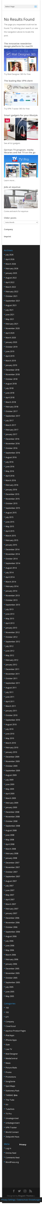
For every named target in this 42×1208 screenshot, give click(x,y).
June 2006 (10, 945)
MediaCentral (11, 1058)
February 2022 (12, 291)
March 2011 (11, 706)
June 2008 (10, 835)
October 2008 (11, 821)
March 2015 (11, 535)
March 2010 (11, 743)
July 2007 (9, 885)
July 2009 (9, 780)
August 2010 (11, 724)
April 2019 (10, 356)
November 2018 (13, 374)
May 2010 (10, 738)
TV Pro (9, 1113)
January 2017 (11, 434)
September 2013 (13, 604)
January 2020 (11, 342)
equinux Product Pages (16, 1031)
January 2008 (11, 858)
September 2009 (13, 770)
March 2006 (11, 955)
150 (7, 1007)
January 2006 (11, 964)
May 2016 (10, 471)
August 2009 (11, 775)
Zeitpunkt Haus (12, 1136)
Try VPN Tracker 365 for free (17, 108)
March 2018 (11, 402)
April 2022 (10, 282)
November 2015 (13, 499)
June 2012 (10, 651)
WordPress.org (12, 1162)
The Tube (10, 1100)
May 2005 (10, 996)
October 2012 (11, 637)
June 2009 (10, 784)
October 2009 (11, 766)
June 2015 (10, 522)
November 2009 (13, 761)
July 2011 (9, 692)
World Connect (12, 1132)
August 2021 (11, 305)
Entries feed (11, 1153)
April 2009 (10, 793)
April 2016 (10, 476)
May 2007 (10, 895)
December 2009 (12, 756)
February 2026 (12, 268)
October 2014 (11, 558)
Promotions (11, 1077)
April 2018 (10, 397)
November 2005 (13, 973)
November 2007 (13, 867)
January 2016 (11, 489)
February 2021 (12, 324)
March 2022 (11, 287)
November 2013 (13, 595)
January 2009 (11, 807)
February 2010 (12, 747)
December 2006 (12, 918)
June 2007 (10, 890)
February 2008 (12, 853)
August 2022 (11, 277)
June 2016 (10, 466)
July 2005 (9, 987)
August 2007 (11, 881)
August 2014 (11, 568)
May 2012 (10, 655)
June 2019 (10, 351)
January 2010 (11, 752)
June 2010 (10, 733)
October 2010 (11, 715)
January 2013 (11, 628)
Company (8, 229)
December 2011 (12, 669)
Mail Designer (12, 1054)
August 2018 (11, 383)
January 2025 (11, 273)
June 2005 (10, 991)
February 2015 (12, 540)
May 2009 (10, 789)
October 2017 (11, 411)
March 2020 (11, 337)
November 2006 (13, 922)
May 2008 (10, 839)
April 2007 (10, 899)
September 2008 (13, 826)
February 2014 (12, 586)
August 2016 (11, 457)
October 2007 (11, 872)
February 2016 (12, 485)
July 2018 (9, 388)
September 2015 (13, 508)
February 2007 (12, 908)
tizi (7, 1104)
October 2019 (11, 347)
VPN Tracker (11, 1127)
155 (7, 1012)
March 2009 (11, 798)
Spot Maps (10, 1086)
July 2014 (9, 572)
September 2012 (13, 641)
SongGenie (10, 1081)
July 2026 (9, 254)
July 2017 (9, 420)
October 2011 (11, 678)
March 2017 (11, 425)
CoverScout (11, 1026)
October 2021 (11, 296)
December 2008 (12, 812)
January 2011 (11, 710)
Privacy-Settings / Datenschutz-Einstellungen (21, 1199)
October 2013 (11, 600)
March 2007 (11, 904)
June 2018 (10, 393)
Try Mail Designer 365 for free (17, 74)
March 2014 (11, 581)
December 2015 (12, 494)
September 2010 (13, 720)
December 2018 (12, 370)
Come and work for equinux (16, 211)
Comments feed (12, 1157)
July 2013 (9, 609)
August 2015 (11, 512)
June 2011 (10, 697)
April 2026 (10, 259)
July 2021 (9, 310)
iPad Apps (10, 1035)
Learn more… (10, 180)
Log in (8, 1148)
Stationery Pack (12, 1090)
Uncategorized (12, 1118)
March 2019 (11, 360)
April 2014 (10, 577)
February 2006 (12, 959)
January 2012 (11, 664)
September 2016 (13, 452)
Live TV (9, 1049)
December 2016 (12, 439)
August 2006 (11, 936)
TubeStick (10, 1109)
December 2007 (12, 862)
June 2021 (10, 314)
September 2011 (13, 683)
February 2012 (12, 660)
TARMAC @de (12, 1095)
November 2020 (13, 328)
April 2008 (10, 844)
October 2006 (11, 927)
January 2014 (11, 591)
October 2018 (11, 379)
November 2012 (13, 632)
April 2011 (10, 701)
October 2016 (11, 448)
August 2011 (11, 687)
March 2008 (11, 849)
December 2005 (12, 968)
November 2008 (13, 816)
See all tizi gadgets (12, 143)
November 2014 (13, 554)
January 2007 (11, 913)
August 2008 (11, 830)
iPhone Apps (11, 1040)
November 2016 (13, 443)
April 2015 (10, 531)
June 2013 (10, 614)
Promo (9, 1072)
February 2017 (12, 429)
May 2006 (10, 950)
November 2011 (13, 674)
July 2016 (9, 462)
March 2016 (11, 480)
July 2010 (9, 729)
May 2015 (10, 526)
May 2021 (10, 319)
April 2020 (10, 333)
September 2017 (13, 416)
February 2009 (12, 803)
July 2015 (9, 517)
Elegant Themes (26, 1196)
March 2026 (11, 264)
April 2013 (10, 623)
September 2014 (13, 563)
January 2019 (11, 365)
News (8, 1063)
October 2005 (11, 978)
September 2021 (13, 300)
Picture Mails (11, 1067)
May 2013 (10, 618)
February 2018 (12, 406)
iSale (8, 1044)
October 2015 (11, 503)
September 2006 (13, 931)
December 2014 (12, 549)
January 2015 (11, 545)
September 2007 (13, 876)
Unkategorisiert (13, 1123)
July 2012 (9, 646)
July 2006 (9, 941)
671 (7, 1017)
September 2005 (13, 982)
